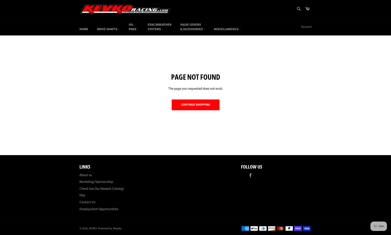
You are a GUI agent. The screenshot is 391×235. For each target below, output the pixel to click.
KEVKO (93, 228)
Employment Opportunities (98, 209)
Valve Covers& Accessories (191, 26)
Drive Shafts (107, 29)
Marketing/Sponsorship (96, 181)
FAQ (82, 195)
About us (85, 175)
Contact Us (87, 202)
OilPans (133, 26)
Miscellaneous (226, 29)
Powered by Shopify (109, 228)
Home (83, 29)
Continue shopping (195, 105)
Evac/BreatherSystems (159, 26)
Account (306, 27)
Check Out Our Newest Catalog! (101, 188)
